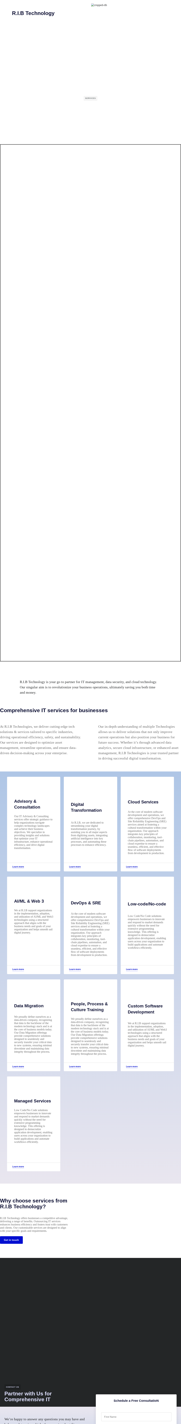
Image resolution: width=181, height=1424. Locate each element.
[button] (4, 5)
